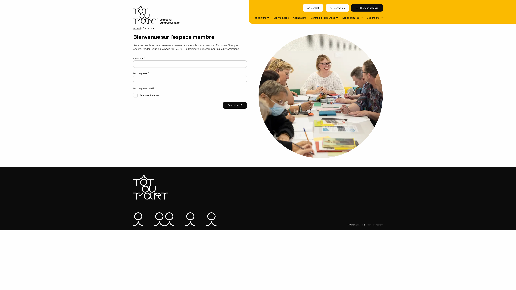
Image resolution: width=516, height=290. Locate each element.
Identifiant (139, 58)
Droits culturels (350, 17)
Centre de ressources (323, 17)
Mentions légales (353, 225)
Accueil (137, 28)
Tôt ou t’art (259, 17)
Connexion (339, 8)
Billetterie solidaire (368, 8)
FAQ (363, 225)
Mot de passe (141, 73)
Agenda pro (299, 17)
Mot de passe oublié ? (144, 88)
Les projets (373, 17)
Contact (315, 8)
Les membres (281, 17)
